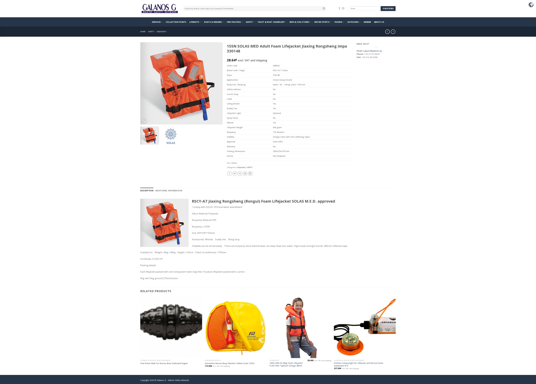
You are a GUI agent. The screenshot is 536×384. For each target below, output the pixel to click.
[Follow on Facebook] (339, 8)
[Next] (217, 83)
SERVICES (156, 22)
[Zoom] (144, 121)
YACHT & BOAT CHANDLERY (271, 22)
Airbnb (367, 22)
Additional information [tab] (168, 190)
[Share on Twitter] (234, 173)
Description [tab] (146, 190)
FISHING (338, 22)
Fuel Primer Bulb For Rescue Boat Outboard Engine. (164, 363)
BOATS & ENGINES (213, 22)
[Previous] (145, 83)
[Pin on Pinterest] (245, 173)
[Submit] (323, 8)
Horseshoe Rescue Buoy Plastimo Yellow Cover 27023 (229, 363)
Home (142, 31)
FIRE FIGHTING (234, 22)
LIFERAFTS (194, 22)
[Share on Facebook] (229, 173)
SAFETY (249, 22)
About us (379, 22)
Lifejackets (161, 31)
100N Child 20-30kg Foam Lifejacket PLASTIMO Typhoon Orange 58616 (286, 364)
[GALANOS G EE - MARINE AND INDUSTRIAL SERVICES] (159, 8)
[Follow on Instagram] (343, 8)
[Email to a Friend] (239, 173)
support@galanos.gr (372, 50)
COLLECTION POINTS (176, 22)
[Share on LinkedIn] (250, 173)
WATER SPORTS (321, 22)
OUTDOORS (353, 22)
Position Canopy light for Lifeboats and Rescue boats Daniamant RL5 (358, 364)
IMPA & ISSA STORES (299, 22)
